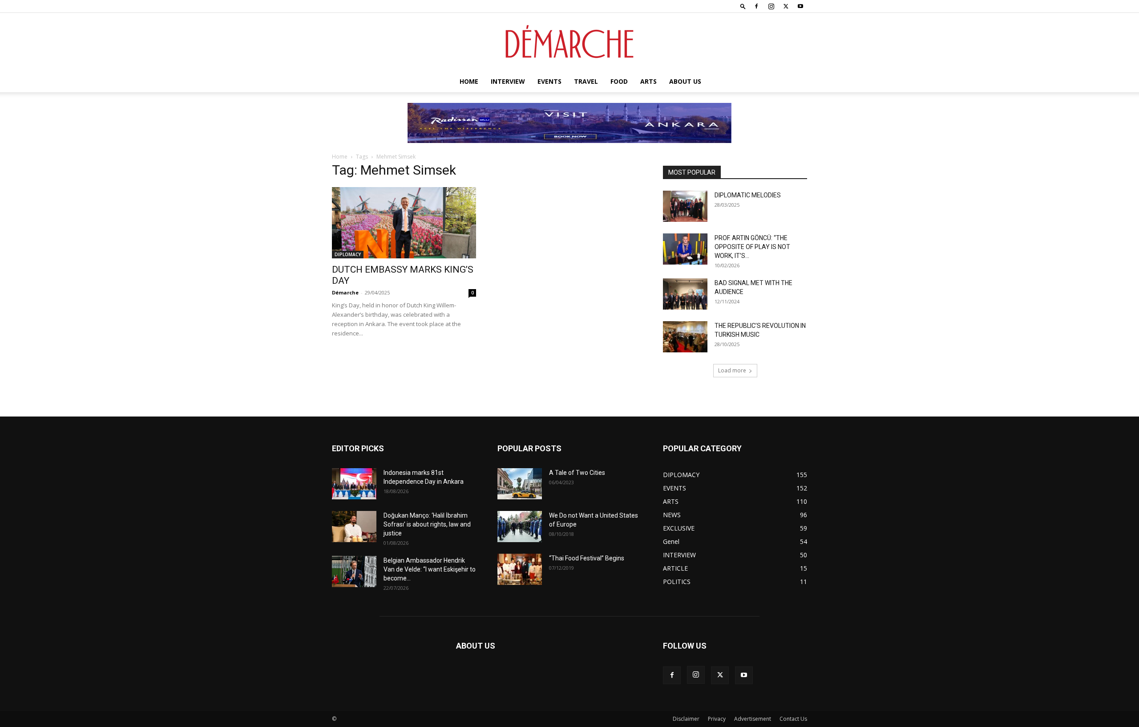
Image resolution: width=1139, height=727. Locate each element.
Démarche (345, 292)
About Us (685, 81)
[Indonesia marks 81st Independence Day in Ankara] (354, 483)
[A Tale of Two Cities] (519, 483)
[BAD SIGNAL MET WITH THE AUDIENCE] (685, 294)
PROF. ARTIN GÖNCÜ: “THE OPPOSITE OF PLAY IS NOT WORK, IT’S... (752, 246)
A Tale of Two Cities (577, 472)
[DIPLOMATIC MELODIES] (685, 206)
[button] (743, 6)
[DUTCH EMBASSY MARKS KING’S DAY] (404, 222)
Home (469, 81)
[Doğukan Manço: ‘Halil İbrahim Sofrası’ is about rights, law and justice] (354, 526)
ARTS (648, 81)
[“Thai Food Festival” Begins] (519, 569)
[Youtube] (800, 6)
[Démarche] (569, 42)
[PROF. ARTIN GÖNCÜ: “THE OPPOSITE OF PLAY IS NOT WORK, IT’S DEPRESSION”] (685, 249)
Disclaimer (686, 719)
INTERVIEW (508, 81)
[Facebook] (756, 6)
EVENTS (549, 81)
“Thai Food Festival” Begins (586, 558)
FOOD (619, 81)
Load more (732, 370)
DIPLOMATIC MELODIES (748, 195)
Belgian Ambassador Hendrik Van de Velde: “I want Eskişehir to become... (430, 569)
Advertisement (752, 719)
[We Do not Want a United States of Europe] (519, 526)
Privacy (717, 719)
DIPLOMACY (348, 254)
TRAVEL (586, 81)
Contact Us (793, 719)
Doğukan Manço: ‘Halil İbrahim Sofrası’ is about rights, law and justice (427, 524)
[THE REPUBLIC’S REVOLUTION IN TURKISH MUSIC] (685, 336)
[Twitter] (785, 6)
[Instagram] (771, 6)
